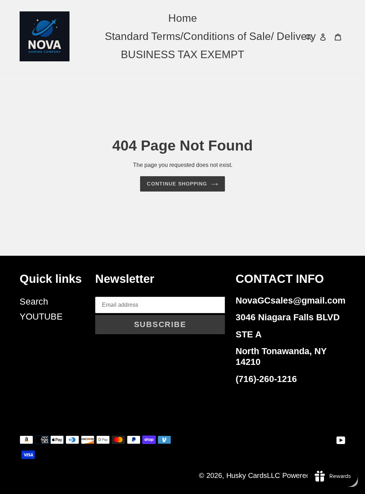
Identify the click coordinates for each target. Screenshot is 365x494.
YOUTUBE (41, 316)
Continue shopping (177, 184)
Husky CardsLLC (253, 475)
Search (34, 301)
